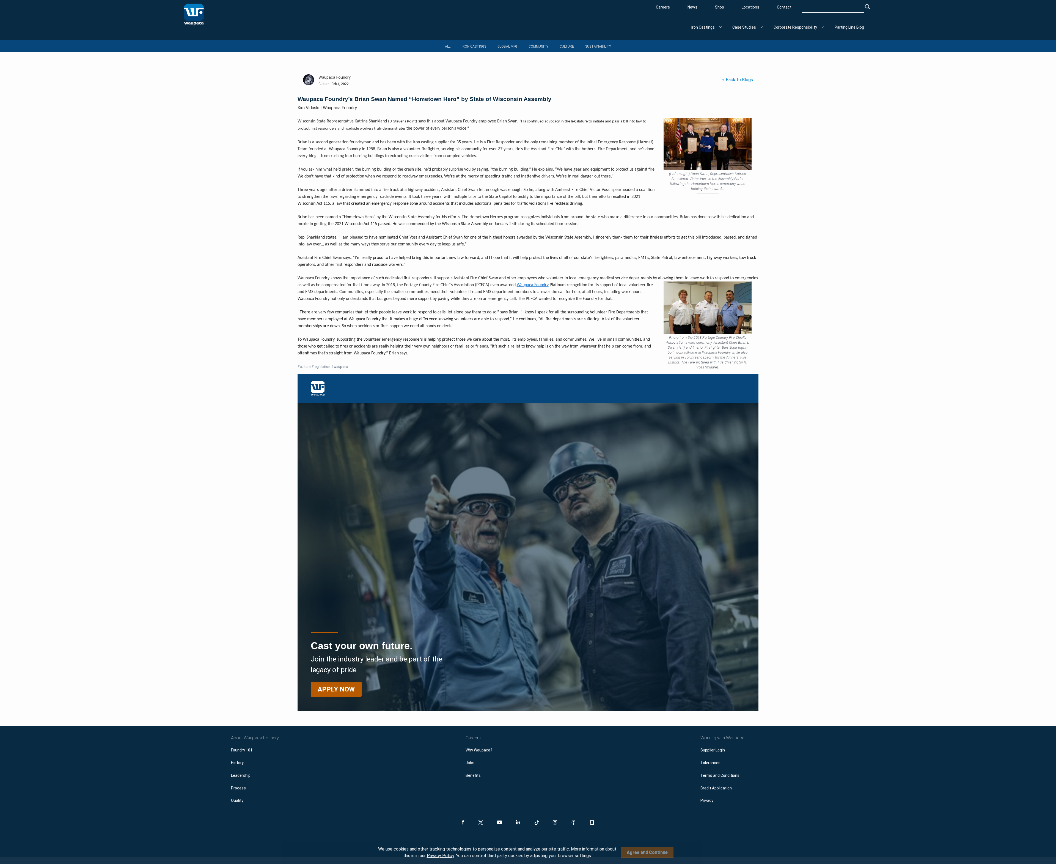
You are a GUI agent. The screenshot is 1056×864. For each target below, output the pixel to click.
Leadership (241, 775)
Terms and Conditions (719, 775)
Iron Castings (474, 46)
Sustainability (598, 46)
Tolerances (710, 763)
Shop (719, 7)
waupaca (339, 367)
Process (238, 788)
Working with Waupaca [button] (722, 737)
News (692, 7)
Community (538, 46)
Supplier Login (712, 750)
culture (304, 367)
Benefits (473, 775)
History (237, 763)
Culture (567, 46)
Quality (237, 800)
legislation (321, 367)
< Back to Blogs (737, 79)
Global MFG (507, 46)
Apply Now (336, 689)
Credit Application (716, 788)
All (447, 46)
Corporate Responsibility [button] (795, 27)
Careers (663, 7)
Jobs (470, 763)
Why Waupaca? (479, 750)
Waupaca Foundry (533, 285)
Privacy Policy (440, 855)
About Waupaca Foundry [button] (255, 737)
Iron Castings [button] (703, 27)
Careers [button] (473, 737)
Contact (784, 7)
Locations (750, 7)
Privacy (706, 800)
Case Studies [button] (744, 27)
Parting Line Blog (849, 27)
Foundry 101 (241, 750)
